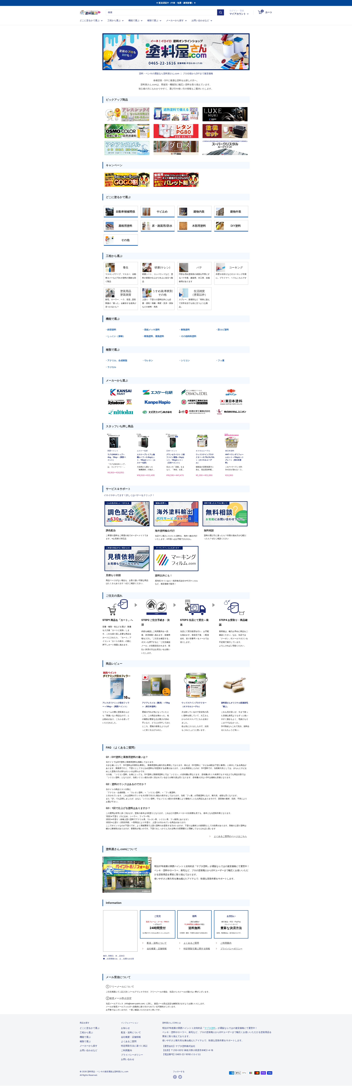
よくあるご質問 (191, 943)
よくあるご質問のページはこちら (230, 836)
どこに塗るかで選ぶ (90, 20)
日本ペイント (171, 451)
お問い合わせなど (200, 20)
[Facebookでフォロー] (175, 1077)
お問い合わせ (127, 1059)
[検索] (220, 12)
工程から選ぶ (114, 20)
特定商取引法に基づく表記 (134, 1045)
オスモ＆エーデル (203, 451)
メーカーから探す (175, 20)
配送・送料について (157, 943)
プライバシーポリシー (231, 948)
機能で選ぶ (133, 20)
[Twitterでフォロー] (180, 1077)
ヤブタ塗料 (209, 1028)
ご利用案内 (225, 943)
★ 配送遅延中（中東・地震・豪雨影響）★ (176, 3)
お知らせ (125, 1028)
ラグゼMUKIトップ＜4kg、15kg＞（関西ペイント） (117, 457)
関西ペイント (113, 451)
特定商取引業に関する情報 (197, 948)
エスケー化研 (142, 451)
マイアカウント (237, 13)
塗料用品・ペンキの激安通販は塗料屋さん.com (107, 1071)
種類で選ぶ (152, 20)
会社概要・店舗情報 (157, 948)
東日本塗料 (229, 451)
